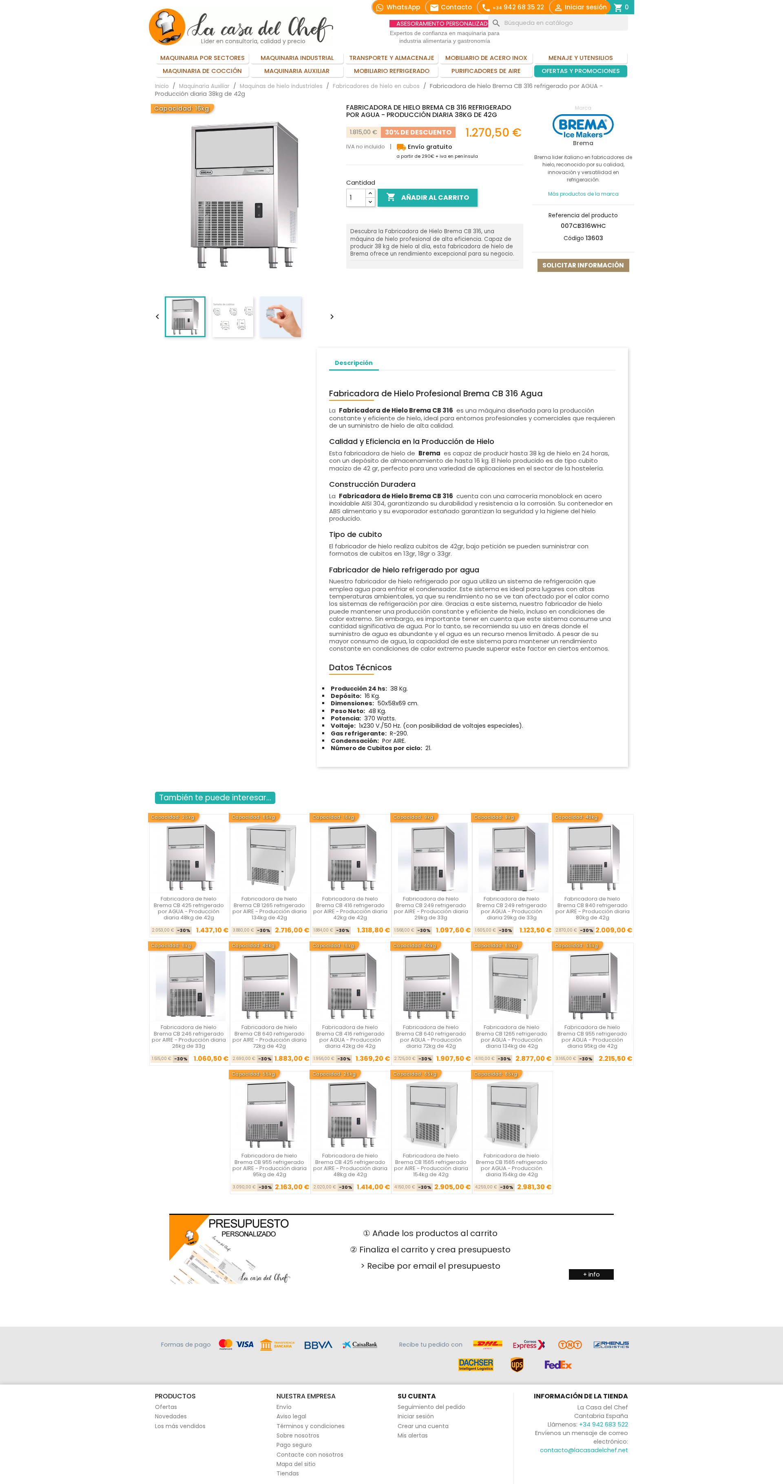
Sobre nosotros (297, 1435)
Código (574, 238)
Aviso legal (291, 1416)
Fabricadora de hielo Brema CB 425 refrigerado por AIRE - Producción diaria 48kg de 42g (350, 1165)
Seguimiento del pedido (431, 1407)
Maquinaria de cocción (202, 71)
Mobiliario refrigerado (391, 71)
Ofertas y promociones (581, 71)
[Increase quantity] (370, 193)
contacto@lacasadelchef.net (584, 1450)
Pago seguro (294, 1445)
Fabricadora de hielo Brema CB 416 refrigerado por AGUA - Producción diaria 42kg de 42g (350, 1036)
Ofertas (166, 1407)
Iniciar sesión (416, 1416)
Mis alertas (413, 1435)
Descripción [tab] (354, 363)
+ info (591, 1274)
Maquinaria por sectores (202, 58)
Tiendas (287, 1473)
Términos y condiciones (310, 1426)
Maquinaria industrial (297, 58)
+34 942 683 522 (603, 1424)
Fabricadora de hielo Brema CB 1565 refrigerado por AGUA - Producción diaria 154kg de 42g (511, 1165)
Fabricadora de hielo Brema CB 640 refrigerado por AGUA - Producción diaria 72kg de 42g (431, 1036)
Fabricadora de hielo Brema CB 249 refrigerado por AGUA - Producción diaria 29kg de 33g (512, 908)
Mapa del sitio (296, 1464)
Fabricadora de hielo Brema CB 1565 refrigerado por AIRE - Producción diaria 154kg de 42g (431, 1165)
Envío (284, 1407)
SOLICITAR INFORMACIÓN (583, 265)
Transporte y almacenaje (391, 58)
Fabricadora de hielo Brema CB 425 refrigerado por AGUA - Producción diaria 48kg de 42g (189, 908)
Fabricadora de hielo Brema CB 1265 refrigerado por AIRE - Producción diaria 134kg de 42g (269, 908)
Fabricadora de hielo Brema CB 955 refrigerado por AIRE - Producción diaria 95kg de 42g (269, 1165)
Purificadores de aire (486, 71)
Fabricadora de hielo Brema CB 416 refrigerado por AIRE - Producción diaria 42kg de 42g (350, 908)
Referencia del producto (583, 215)
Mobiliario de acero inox (486, 58)
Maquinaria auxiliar (297, 71)
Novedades (171, 1416)
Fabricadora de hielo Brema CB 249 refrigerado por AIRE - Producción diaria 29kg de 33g (431, 908)
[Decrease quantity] (370, 202)
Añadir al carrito (427, 197)
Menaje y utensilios (581, 58)
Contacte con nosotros (309, 1455)
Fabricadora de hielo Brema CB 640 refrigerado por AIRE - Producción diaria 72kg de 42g (269, 1036)
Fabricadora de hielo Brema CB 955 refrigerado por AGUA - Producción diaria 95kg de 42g (592, 1036)
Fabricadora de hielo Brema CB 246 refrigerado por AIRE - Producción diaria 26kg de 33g (189, 1036)
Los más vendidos (180, 1426)
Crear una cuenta (423, 1426)
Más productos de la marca (583, 193)
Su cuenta (417, 1396)
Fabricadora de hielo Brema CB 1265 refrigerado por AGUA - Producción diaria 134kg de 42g (511, 1036)
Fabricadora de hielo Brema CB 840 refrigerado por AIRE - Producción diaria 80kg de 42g (592, 908)
